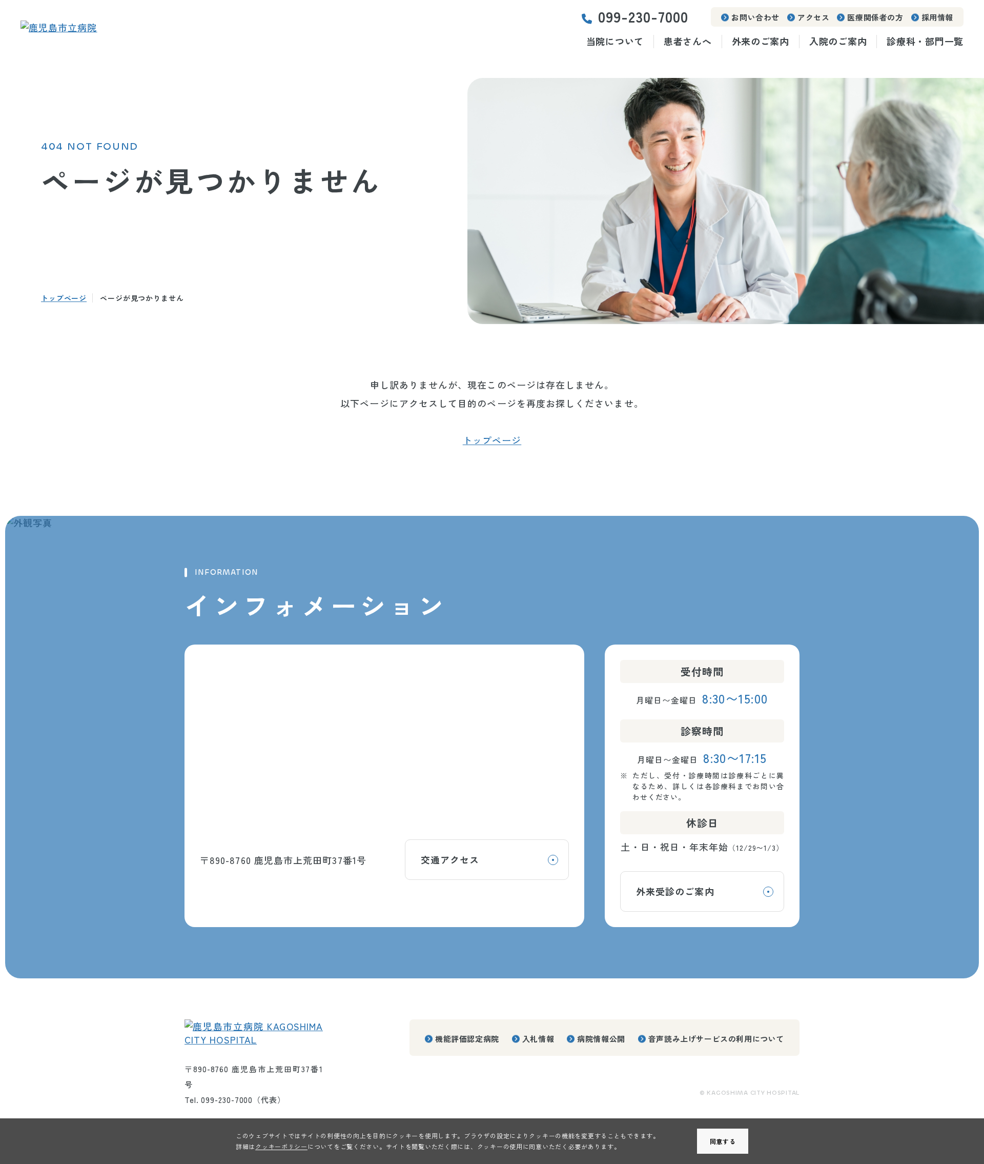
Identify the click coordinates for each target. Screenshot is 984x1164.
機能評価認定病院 (467, 1038)
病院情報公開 (601, 1038)
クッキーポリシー (281, 1146)
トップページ (64, 298)
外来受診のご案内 (675, 891)
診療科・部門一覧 (925, 41)
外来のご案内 (760, 41)
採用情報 (937, 17)
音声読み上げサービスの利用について (716, 1038)
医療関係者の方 (875, 17)
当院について (615, 41)
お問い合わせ (755, 17)
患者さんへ (688, 41)
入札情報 (538, 1038)
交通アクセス (450, 859)
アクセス (813, 17)
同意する (723, 1141)
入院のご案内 (838, 41)
